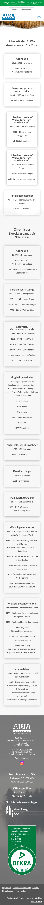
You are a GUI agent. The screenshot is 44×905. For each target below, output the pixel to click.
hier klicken (21, 2)
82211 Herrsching (22, 745)
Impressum (6, 887)
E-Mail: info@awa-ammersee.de (22, 754)
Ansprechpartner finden (21, 9)
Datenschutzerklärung (22, 887)
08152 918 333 (25, 749)
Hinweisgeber (20, 891)
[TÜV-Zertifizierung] (22, 874)
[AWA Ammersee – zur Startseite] (12, 17)
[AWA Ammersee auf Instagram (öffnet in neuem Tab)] (22, 764)
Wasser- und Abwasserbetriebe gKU (22, 740)
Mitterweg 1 (22, 743)
